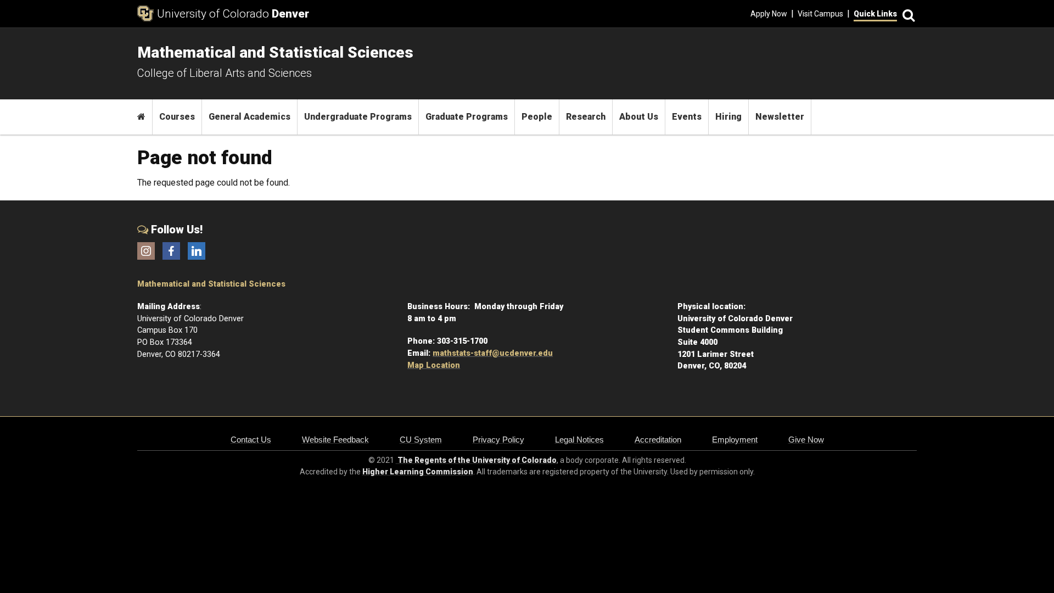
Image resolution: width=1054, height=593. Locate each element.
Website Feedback (335, 439)
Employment (735, 439)
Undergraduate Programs (358, 116)
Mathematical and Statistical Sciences (211, 284)
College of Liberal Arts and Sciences (224, 73)
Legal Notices (579, 439)
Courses (177, 116)
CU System (421, 439)
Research (586, 116)
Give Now (806, 439)
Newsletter (779, 116)
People (537, 116)
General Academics (249, 116)
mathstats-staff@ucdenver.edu (493, 353)
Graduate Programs (466, 116)
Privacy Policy (498, 439)
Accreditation (658, 439)
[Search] (907, 14)
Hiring (728, 116)
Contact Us (251, 439)
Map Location (433, 365)
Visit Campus (820, 13)
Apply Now (768, 13)
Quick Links (875, 13)
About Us (638, 116)
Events (687, 116)
